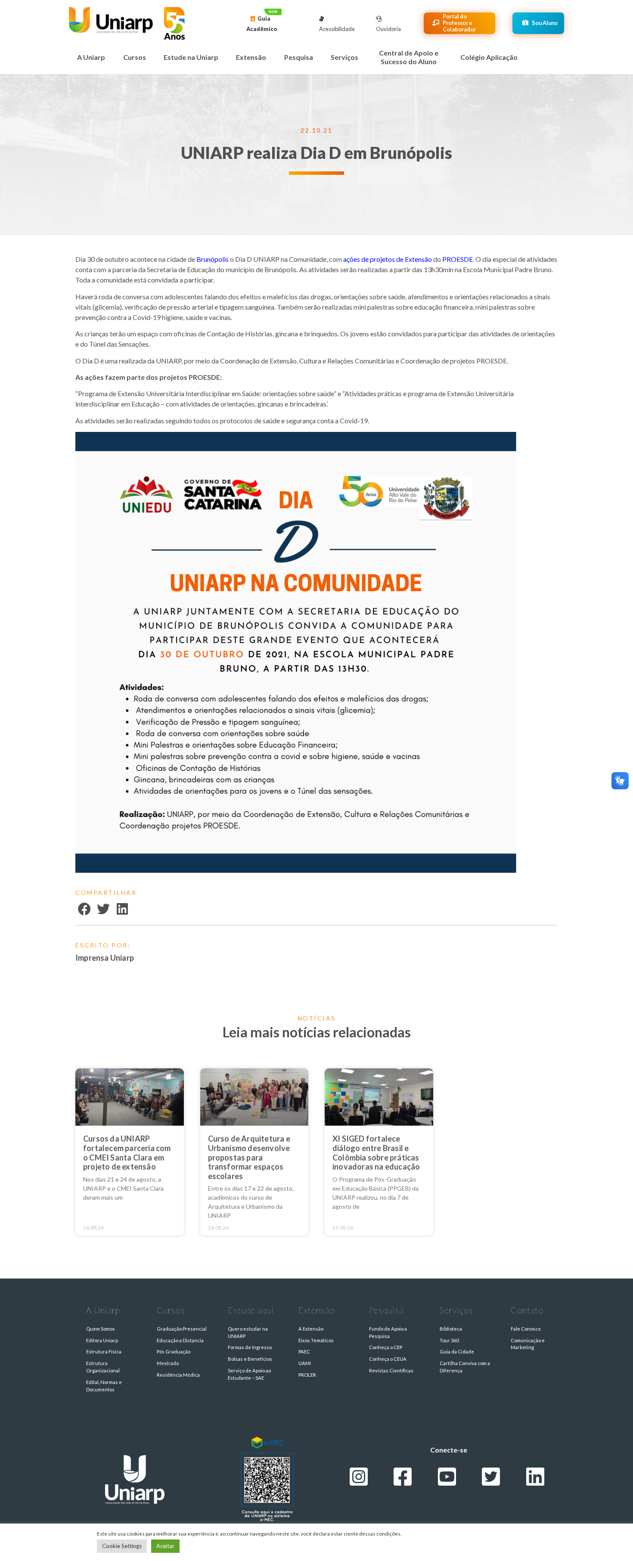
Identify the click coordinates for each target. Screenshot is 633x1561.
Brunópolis (213, 259)
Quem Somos (100, 1328)
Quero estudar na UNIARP (248, 1332)
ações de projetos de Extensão (387, 259)
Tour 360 (449, 1340)
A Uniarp (91, 57)
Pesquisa (298, 57)
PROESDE (457, 259)
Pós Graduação (173, 1351)
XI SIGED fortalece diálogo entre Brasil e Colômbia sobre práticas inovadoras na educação (376, 1152)
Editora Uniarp (102, 1340)
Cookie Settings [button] (122, 1545)
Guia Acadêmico (261, 23)
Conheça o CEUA (387, 1359)
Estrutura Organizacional (103, 1366)
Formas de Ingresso (250, 1347)
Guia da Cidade (457, 1351)
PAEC (304, 1351)
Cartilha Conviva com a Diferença (465, 1366)
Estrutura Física (103, 1351)
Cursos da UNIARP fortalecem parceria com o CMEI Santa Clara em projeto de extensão (127, 1152)
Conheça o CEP (385, 1347)
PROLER (307, 1375)
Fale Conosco (525, 1328)
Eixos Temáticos (316, 1340)
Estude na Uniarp (191, 57)
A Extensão (310, 1328)
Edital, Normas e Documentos (104, 1385)
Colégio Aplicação (489, 57)
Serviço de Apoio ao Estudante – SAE (249, 1374)
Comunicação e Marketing (528, 1344)
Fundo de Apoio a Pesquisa (388, 1332)
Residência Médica (178, 1375)
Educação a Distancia (180, 1340)
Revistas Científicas (391, 1370)
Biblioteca (451, 1328)
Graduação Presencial (182, 1328)
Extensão (251, 57)
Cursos (134, 57)
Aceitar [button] (165, 1545)
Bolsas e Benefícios (250, 1359)
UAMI (304, 1363)
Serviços (344, 57)
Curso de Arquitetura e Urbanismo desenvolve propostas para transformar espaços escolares (249, 1157)
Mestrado (168, 1363)
